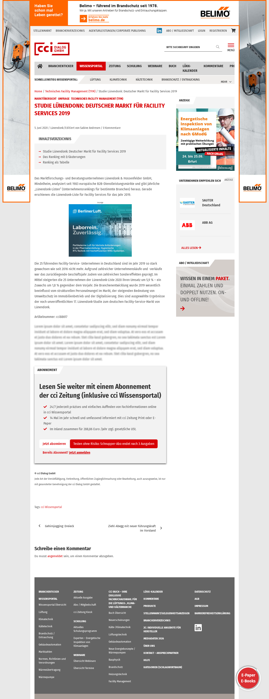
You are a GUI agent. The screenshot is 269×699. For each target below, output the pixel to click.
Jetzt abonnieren (54, 444)
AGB (197, 598)
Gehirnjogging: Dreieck (59, 526)
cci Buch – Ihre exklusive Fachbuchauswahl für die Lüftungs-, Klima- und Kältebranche (123, 599)
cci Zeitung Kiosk (83, 612)
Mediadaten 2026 (154, 638)
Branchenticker (60, 66)
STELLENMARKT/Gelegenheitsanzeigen (167, 613)
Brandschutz (116, 667)
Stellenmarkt (42, 31)
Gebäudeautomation (50, 644)
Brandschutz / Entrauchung (181, 79)
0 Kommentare (112, 128)
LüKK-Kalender (190, 68)
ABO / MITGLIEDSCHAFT (180, 31)
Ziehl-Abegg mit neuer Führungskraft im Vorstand (132, 528)
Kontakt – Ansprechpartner (161, 653)
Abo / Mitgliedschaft (85, 604)
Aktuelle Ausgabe (83, 597)
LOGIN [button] (201, 31)
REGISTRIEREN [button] (218, 31)
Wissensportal (91, 66)
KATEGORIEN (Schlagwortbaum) (163, 667)
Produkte (150, 606)
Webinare (155, 66)
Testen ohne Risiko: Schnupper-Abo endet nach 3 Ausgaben (113, 444)
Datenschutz (203, 591)
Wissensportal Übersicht (52, 604)
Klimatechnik (118, 79)
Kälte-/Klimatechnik (120, 627)
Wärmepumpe (46, 677)
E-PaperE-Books (248, 678)
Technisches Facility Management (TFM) (97, 99)
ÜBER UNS (149, 645)
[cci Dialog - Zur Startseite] (52, 48)
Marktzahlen (45, 651)
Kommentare (213, 66)
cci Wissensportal (51, 507)
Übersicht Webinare (85, 660)
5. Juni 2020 (41, 128)
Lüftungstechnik (118, 634)
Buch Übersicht (117, 612)
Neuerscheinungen (119, 620)
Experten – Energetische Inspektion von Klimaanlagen (87, 641)
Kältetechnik (144, 79)
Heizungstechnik (118, 674)
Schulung (134, 66)
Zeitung (115, 66)
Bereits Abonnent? (66, 453)
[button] (233, 31)
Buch (172, 66)
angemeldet (55, 556)
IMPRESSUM (201, 606)
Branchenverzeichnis (70, 31)
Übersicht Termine (84, 668)
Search (218, 46)
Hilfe (147, 660)
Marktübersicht (45, 99)
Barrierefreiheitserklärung (212, 613)
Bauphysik (114, 659)
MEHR (224, 81)
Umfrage (64, 99)
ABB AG (207, 200)
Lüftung (95, 79)
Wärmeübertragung (49, 669)
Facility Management (120, 681)
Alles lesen (189, 248)
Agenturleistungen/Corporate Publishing (117, 31)
